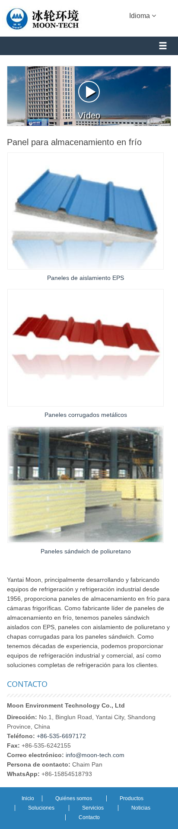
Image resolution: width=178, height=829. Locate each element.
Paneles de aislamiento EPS (85, 277)
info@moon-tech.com (95, 754)
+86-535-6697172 (61, 736)
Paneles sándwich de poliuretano (86, 551)
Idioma (140, 15)
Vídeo (89, 115)
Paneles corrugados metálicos (85, 414)
